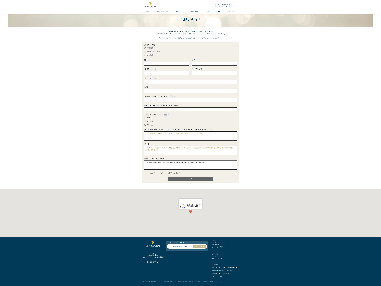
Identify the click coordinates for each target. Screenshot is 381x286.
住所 (146, 87)
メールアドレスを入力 (177, 242)
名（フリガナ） (198, 69)
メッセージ (148, 144)
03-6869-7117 (154, 261)
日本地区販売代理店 (153, 255)
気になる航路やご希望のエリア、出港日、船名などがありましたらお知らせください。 (179, 129)
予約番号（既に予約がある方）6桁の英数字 (161, 105)
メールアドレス (151, 78)
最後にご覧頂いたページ (154, 158)
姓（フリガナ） (150, 69)
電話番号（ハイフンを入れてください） (160, 96)
